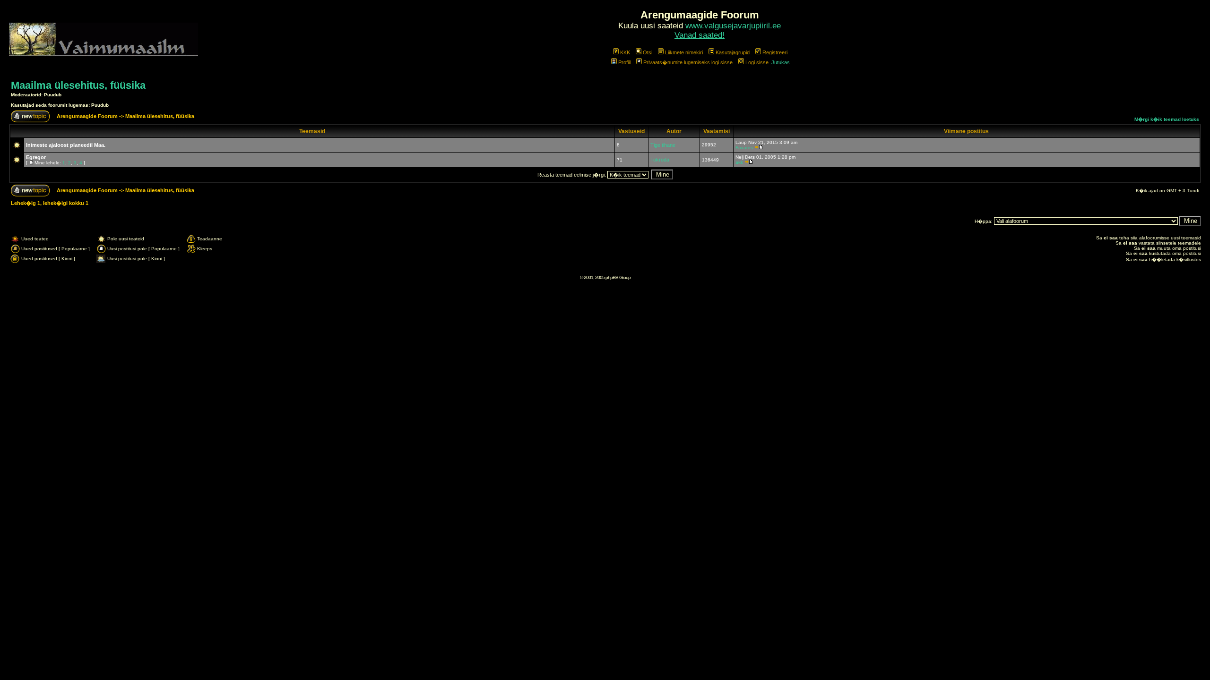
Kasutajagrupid (733, 52)
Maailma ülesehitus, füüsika (78, 85)
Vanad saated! (699, 35)
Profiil (624, 62)
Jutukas (780, 62)
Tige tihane (662, 145)
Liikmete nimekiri (684, 52)
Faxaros (744, 147)
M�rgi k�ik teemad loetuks (1166, 119)
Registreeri (774, 52)
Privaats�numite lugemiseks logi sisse (688, 62)
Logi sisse (757, 62)
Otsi (647, 52)
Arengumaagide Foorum (88, 116)
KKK (625, 52)
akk (739, 162)
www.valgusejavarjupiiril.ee (733, 25)
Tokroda (659, 159)
